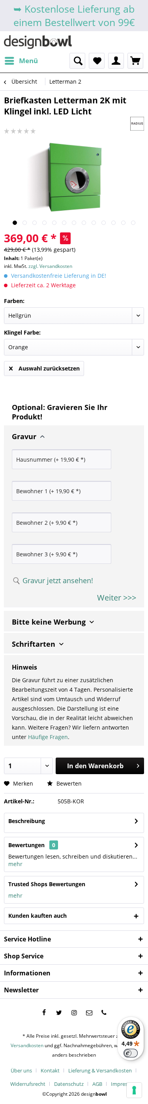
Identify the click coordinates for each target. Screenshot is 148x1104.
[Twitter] (59, 1012)
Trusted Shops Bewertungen (46, 884)
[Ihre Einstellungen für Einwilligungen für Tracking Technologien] (134, 1090)
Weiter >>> (116, 597)
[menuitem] (21, 61)
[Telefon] (104, 1012)
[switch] (131, 1053)
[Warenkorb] (135, 61)
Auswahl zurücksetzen (49, 368)
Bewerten (68, 783)
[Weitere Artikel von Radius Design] (137, 124)
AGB (97, 1083)
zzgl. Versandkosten (50, 266)
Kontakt (50, 1070)
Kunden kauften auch (37, 915)
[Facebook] (44, 1012)
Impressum (124, 1083)
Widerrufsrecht (27, 1083)
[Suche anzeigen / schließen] (77, 61)
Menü (28, 60)
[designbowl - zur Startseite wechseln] (38, 42)
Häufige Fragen (48, 737)
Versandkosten (27, 1045)
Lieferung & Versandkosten (100, 1070)
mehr (15, 864)
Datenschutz (69, 1083)
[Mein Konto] (116, 61)
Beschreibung (26, 821)
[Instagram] (74, 1012)
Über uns (21, 1070)
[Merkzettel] (97, 61)
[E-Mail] (89, 1012)
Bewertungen (26, 845)
